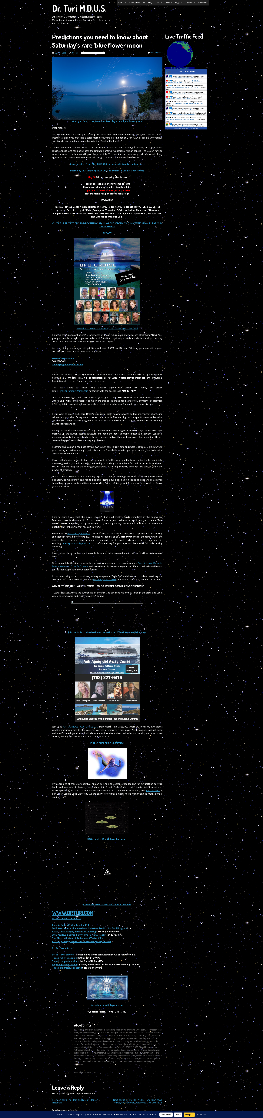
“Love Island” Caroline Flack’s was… (184, 94)
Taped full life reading (64, 957)
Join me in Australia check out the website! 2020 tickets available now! (107, 632)
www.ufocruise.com (63, 357)
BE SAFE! (107, 233)
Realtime (174, 68)
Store (157, 2)
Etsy (150, 2)
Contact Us (190, 2)
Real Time (185, 128)
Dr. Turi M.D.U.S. (79, 8)
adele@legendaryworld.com (67, 364)
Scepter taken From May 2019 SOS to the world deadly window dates (107, 164)
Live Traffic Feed (186, 71)
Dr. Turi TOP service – (64, 954)
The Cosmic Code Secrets (93, 53)
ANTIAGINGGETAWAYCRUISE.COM (81, 726)
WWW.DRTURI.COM (72, 913)
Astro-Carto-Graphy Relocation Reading (74, 931)
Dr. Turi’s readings (62, 948)
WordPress (75, 1110)
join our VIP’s (153, 790)
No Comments (156, 52)
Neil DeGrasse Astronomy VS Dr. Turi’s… (185, 87)
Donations (202, 2)
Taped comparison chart (65, 961)
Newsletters (134, 2)
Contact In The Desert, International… (179, 126)
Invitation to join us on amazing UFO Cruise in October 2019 (107, 328)
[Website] (75, 1068)
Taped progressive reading (67, 967)
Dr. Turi (75, 53)
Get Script (178, 128)
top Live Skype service (78, 533)
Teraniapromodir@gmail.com (73, 390)
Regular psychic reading (65, 964)
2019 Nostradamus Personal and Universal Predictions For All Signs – (89, 928)
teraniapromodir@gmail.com (76, 543)
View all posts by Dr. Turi (86, 1072)
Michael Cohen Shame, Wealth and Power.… (181, 110)
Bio (143, 2)
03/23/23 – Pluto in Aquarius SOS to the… (180, 78)
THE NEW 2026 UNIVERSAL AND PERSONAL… (188, 103)
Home (121, 2)
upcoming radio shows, (105, 579)
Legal (177, 2)
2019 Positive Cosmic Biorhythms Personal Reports (80, 934)
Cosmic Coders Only (133, 170)
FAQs (167, 2)
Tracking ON (184, 68)
